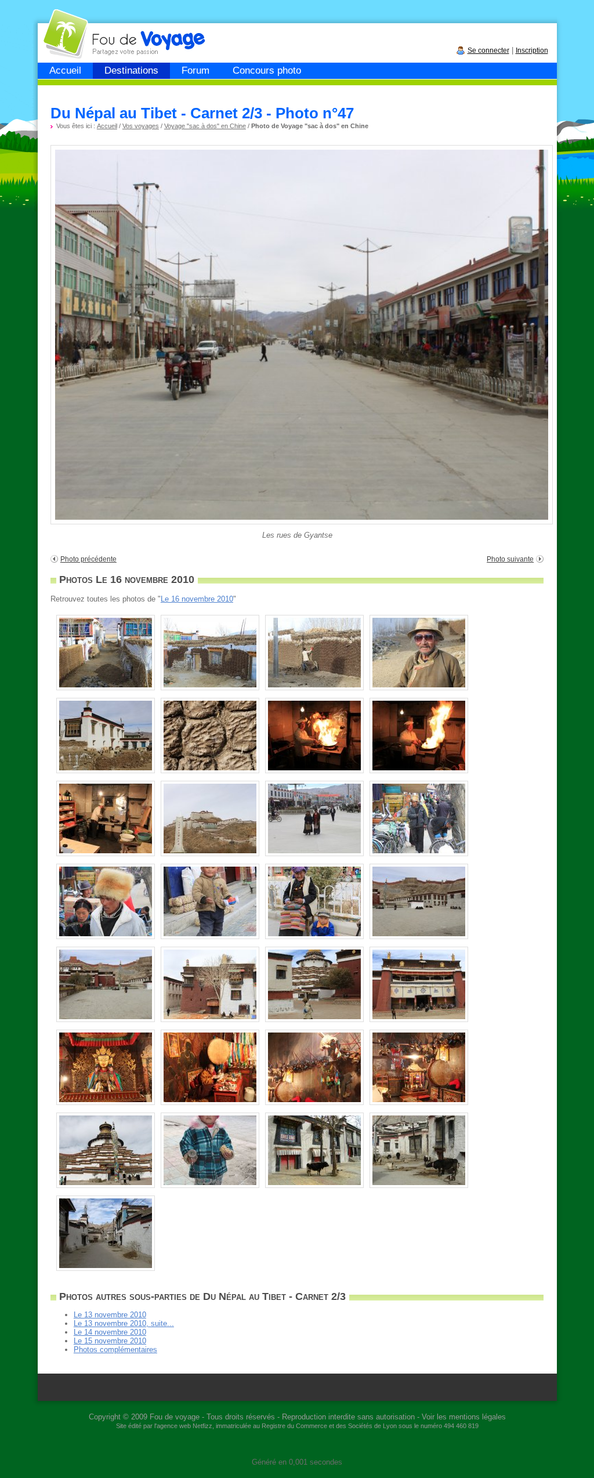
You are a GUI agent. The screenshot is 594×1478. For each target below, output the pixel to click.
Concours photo (267, 70)
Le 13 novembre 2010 (110, 1314)
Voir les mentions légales (464, 1416)
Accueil (65, 70)
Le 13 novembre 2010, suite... (124, 1323)
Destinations (131, 70)
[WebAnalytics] (297, 1444)
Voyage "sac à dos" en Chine (205, 125)
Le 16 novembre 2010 (197, 599)
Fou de (82, 28)
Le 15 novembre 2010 (110, 1340)
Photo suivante (510, 559)
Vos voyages (140, 125)
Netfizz (202, 1425)
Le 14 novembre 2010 (110, 1332)
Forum (195, 70)
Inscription (532, 50)
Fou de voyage (175, 1416)
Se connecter (488, 50)
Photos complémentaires (115, 1349)
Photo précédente (88, 559)
